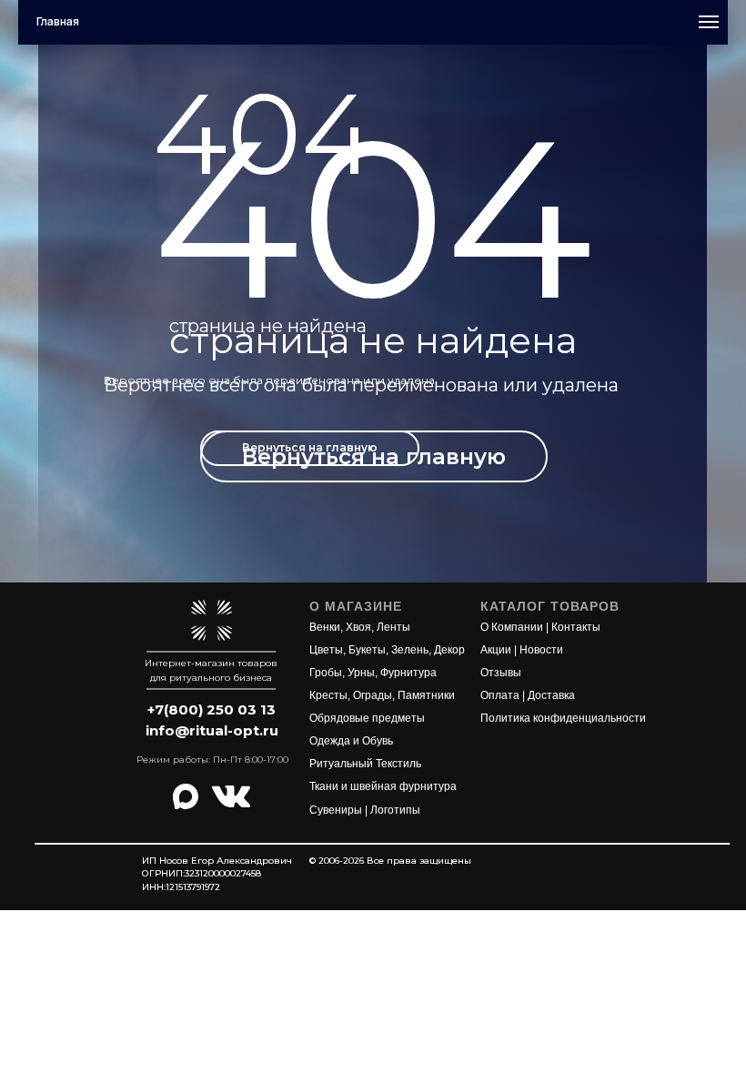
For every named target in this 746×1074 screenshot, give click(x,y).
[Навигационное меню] (709, 21)
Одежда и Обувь (351, 741)
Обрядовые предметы (367, 718)
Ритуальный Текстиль (365, 763)
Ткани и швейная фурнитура (383, 786)
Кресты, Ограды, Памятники (382, 695)
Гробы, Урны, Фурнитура (373, 672)
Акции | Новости (521, 649)
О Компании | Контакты (540, 627)
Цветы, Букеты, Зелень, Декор (387, 649)
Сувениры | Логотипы (364, 810)
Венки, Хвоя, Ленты (359, 627)
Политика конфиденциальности (563, 718)
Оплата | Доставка (527, 695)
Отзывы (500, 672)
